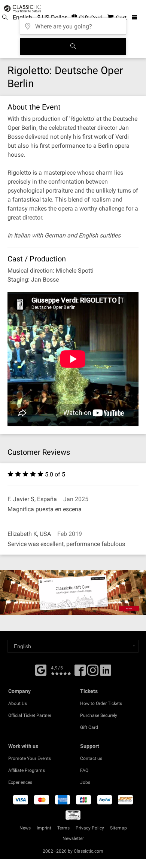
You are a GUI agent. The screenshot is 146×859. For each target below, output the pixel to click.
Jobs (85, 782)
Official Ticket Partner (29, 715)
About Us (17, 703)
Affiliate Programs (26, 770)
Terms (63, 828)
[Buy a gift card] (73, 592)
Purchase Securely (98, 715)
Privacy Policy (90, 828)
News (25, 828)
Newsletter (73, 838)
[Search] (73, 46)
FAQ (84, 770)
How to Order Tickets (101, 703)
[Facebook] (40, 669)
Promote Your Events (29, 758)
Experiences (20, 782)
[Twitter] (92, 672)
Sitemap (118, 828)
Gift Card (89, 727)
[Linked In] (105, 672)
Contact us (91, 758)
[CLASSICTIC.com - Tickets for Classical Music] (21, 8)
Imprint (44, 828)
